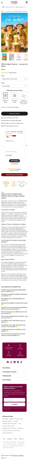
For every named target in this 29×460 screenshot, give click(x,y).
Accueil (2, 11)
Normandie (5, 419)
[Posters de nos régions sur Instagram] (11, 362)
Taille (2, 76)
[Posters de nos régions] (14, 2)
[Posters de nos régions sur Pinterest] (18, 362)
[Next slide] (26, 145)
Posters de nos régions (17, 455)
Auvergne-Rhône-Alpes (8, 426)
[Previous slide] (2, 145)
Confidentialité (20, 443)
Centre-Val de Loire (7, 433)
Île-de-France (16, 430)
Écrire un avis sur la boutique (14, 174)
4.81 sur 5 (18, 169)
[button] (26, 2)
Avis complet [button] (9, 155)
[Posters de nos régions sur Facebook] (7, 362)
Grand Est (20, 428)
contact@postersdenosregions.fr (16, 445)
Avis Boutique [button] (14, 163)
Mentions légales (21, 442)
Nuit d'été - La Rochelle (17, 131)
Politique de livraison (11, 443)
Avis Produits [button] (14, 161)
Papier (3, 83)
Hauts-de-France (6, 430)
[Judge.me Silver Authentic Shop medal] (21, 184)
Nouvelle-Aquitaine (7, 421)
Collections (8, 11)
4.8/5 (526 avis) (12, 72)
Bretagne (11, 419)
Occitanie (15, 421)
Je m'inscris (14, 404)
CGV (4, 443)
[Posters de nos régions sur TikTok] (21, 362)
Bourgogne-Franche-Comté (9, 428)
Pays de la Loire (19, 419)
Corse (19, 423)
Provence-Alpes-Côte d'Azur (9, 423)
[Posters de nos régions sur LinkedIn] (14, 362)
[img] (9, 133)
